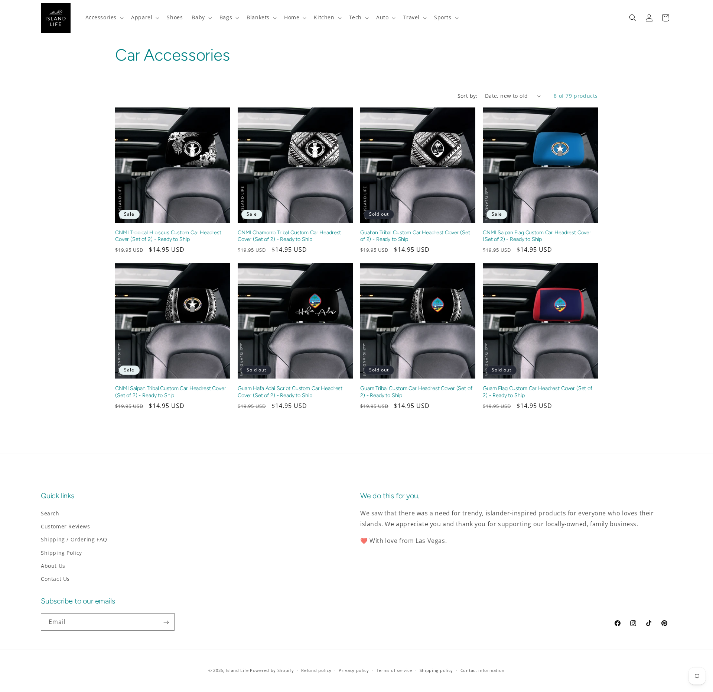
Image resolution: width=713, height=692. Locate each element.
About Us (53, 565)
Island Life (237, 670)
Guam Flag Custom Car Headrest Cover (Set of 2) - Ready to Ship (537, 391)
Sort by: (468, 95)
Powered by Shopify (272, 670)
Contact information (482, 670)
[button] (104, 17)
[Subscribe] (166, 622)
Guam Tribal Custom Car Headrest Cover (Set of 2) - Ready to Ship (416, 391)
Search (50, 513)
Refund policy (316, 670)
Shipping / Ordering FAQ (74, 539)
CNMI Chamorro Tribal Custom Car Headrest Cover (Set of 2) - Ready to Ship (289, 235)
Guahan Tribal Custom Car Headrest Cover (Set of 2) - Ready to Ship (415, 235)
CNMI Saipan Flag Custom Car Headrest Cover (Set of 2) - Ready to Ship (537, 235)
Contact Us (55, 578)
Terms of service (394, 670)
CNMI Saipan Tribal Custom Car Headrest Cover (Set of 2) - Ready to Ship (170, 391)
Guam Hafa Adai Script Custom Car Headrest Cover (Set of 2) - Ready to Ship (290, 391)
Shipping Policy (61, 552)
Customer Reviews (65, 526)
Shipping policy (436, 670)
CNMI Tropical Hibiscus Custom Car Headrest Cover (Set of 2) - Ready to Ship (168, 235)
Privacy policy (354, 670)
